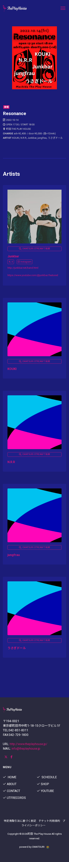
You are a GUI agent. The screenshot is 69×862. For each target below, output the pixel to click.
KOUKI (11, 369)
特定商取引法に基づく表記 (20, 820)
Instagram (26, 261)
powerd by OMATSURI (32, 846)
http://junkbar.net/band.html (22, 267)
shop (45, 784)
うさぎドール (16, 648)
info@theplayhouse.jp (26, 748)
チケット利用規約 (49, 820)
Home (11, 777)
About (11, 784)
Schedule (49, 777)
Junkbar (13, 256)
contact (13, 791)
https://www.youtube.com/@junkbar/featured (32, 275)
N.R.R (11, 462)
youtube (47, 791)
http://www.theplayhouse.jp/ (28, 744)
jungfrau (13, 555)
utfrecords (16, 798)
